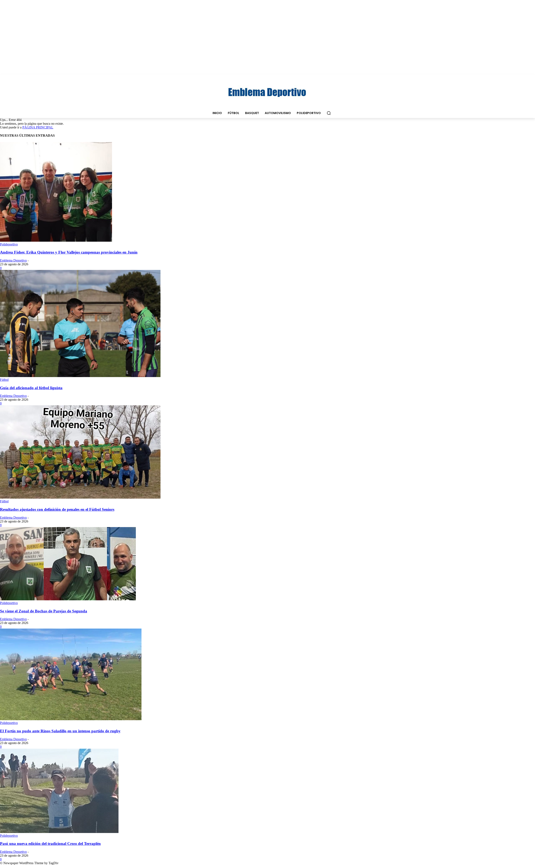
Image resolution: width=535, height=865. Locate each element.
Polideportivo (9, 244)
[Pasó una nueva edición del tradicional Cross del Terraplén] (59, 832)
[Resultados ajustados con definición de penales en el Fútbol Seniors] (80, 497)
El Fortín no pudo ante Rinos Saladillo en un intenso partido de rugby (60, 731)
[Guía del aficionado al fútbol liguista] (80, 376)
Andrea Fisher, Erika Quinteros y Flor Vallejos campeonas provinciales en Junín (69, 252)
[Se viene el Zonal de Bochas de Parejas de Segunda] (68, 599)
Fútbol (4, 379)
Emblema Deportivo (13, 260)
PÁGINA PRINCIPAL (37, 127)
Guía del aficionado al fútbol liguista (31, 388)
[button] (329, 113)
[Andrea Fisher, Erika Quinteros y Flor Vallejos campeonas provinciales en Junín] (56, 240)
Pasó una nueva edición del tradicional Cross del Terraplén (50, 843)
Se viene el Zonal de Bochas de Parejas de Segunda (43, 611)
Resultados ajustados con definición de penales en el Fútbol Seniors (57, 509)
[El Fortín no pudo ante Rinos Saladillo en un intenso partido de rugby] (70, 719)
